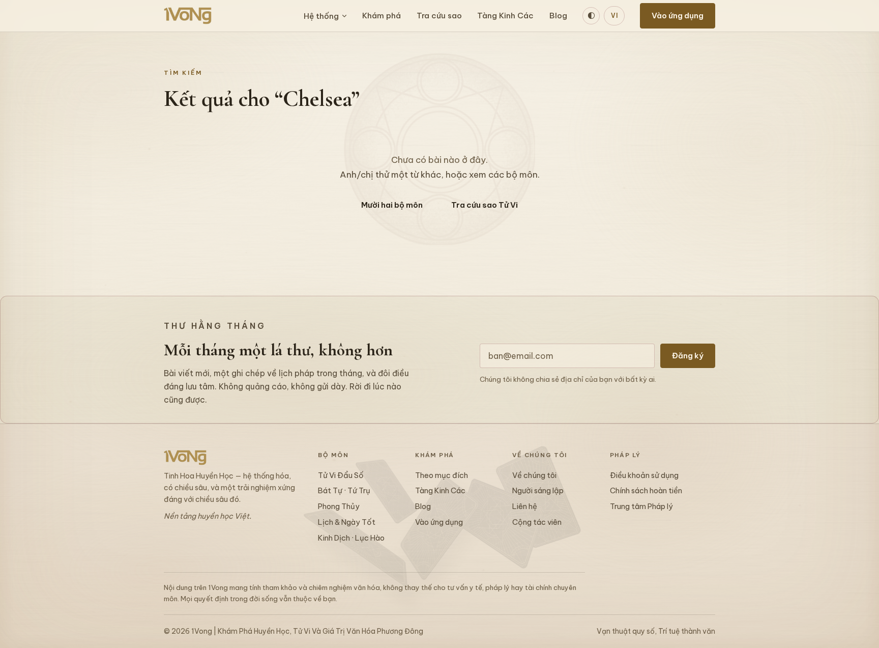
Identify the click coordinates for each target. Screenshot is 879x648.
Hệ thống (321, 16)
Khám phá (381, 15)
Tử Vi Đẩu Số (341, 475)
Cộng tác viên (537, 522)
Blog (558, 15)
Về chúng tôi (534, 475)
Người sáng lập (538, 490)
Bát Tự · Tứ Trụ (344, 490)
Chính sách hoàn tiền (646, 490)
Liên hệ (524, 506)
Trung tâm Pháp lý (641, 506)
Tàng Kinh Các (505, 15)
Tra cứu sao (439, 15)
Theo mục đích (441, 475)
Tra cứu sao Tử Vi (484, 205)
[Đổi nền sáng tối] (591, 15)
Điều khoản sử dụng (644, 475)
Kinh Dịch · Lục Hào (351, 538)
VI (614, 15)
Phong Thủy (339, 506)
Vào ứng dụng (678, 15)
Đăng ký (688, 355)
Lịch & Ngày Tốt (346, 522)
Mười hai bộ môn (392, 205)
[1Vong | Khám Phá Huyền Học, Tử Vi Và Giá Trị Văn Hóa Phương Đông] (188, 15)
